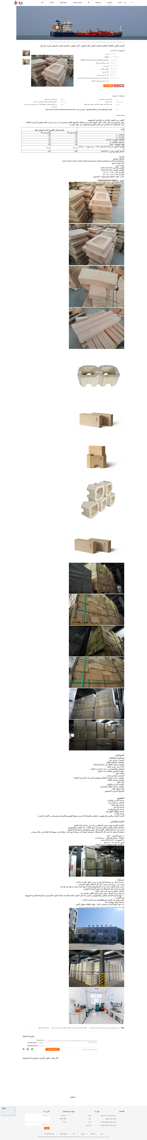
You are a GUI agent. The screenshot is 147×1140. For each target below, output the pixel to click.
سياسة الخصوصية (49, 1133)
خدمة (90, 1122)
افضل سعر (118, 85)
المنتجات (109, 2)
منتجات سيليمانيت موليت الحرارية (108, 1125)
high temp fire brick (43, 1027)
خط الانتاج (63, 1115)
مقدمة (89, 1115)
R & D (64, 1122)
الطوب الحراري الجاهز (111, 1118)
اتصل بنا (51, 2)
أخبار (42, 2)
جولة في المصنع (77, 2)
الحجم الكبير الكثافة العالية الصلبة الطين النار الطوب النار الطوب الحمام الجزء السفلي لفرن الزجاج (72, 42)
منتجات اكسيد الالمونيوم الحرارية (108, 1122)
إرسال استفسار (52, 1049)
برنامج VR (98, 2)
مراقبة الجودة (63, 2)
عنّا (88, 2)
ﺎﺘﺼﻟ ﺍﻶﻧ (107, 86)
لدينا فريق (88, 1125)
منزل (102, 1133)
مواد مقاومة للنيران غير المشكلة (108, 1115)
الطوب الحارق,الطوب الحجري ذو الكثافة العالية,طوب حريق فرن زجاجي (69, 1027)
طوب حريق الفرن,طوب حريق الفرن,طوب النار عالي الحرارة (104, 1027)
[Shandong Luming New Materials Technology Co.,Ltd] (22, 3)
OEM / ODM (63, 1118)
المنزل (119, 2)
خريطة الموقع (63, 1133)
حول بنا (83, 1133)
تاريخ (90, 1118)
